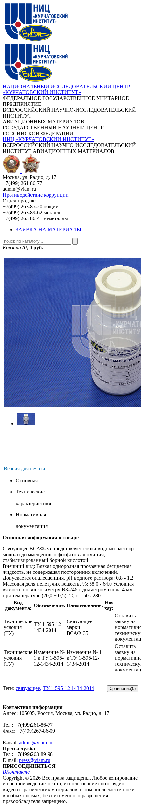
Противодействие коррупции (36, 195)
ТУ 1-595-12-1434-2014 (68, 688)
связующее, (28, 688)
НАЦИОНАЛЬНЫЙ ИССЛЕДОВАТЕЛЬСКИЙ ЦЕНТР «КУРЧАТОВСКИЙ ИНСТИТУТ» (66, 89)
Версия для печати (24, 468)
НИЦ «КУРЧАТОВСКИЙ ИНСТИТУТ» (48, 139)
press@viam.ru (34, 760)
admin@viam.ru (35, 742)
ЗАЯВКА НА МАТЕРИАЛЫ (48, 229)
